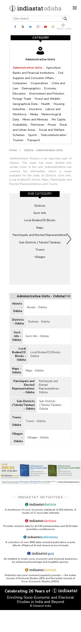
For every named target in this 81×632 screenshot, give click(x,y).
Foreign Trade (22, 99)
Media (34, 114)
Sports (33, 135)
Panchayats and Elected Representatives (40, 235)
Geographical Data (25, 104)
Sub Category (40, 194)
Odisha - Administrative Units (43, 150)
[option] (39, 238)
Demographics (32, 88)
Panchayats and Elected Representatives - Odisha (23, 386)
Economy (50, 88)
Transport (33, 140)
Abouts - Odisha (17, 307)
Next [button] (69, 239)
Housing (59, 104)
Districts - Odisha (18, 321)
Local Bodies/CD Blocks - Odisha (19, 354)
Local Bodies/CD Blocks (39, 220)
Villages (39, 257)
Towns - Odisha (16, 421)
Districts (39, 206)
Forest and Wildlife (47, 99)
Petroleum (38, 125)
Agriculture (53, 68)
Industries (19, 109)
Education (20, 94)
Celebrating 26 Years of (28, 591)
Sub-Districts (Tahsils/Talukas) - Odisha (23, 405)
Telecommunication (53, 135)
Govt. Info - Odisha (16, 336)
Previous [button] (12, 239)
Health (46, 104)
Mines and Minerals (36, 119)
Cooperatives (40, 83)
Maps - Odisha (16, 370)
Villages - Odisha (17, 437)
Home (13, 150)
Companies (20, 83)
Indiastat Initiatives (40, 497)
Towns (39, 250)
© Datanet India (40, 606)
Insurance (36, 109)
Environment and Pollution (46, 94)
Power (52, 125)
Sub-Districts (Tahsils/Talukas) (39, 242)
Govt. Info (39, 213)
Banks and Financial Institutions (34, 73)
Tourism (18, 140)
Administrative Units (28, 68)
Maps (39, 228)
